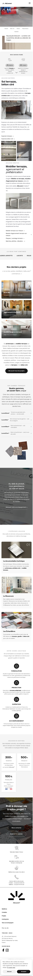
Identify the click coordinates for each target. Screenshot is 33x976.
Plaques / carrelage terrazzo (15, 238)
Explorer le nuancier (16, 834)
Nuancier (6, 28)
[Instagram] (7, 950)
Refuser (9, 971)
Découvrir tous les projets (16, 370)
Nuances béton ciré (8, 139)
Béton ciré (12, 28)
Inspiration (16, 31)
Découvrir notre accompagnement (16, 507)
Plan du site (5, 928)
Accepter (23, 971)
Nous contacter (16, 827)
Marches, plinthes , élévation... (15, 241)
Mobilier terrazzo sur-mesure (15, 230)
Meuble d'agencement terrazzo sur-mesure (19, 234)
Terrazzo (18, 28)
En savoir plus (11, 967)
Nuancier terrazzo (7, 136)
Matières (11, 65)
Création (24, 65)
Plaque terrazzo (25, 28)
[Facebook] (3, 950)
